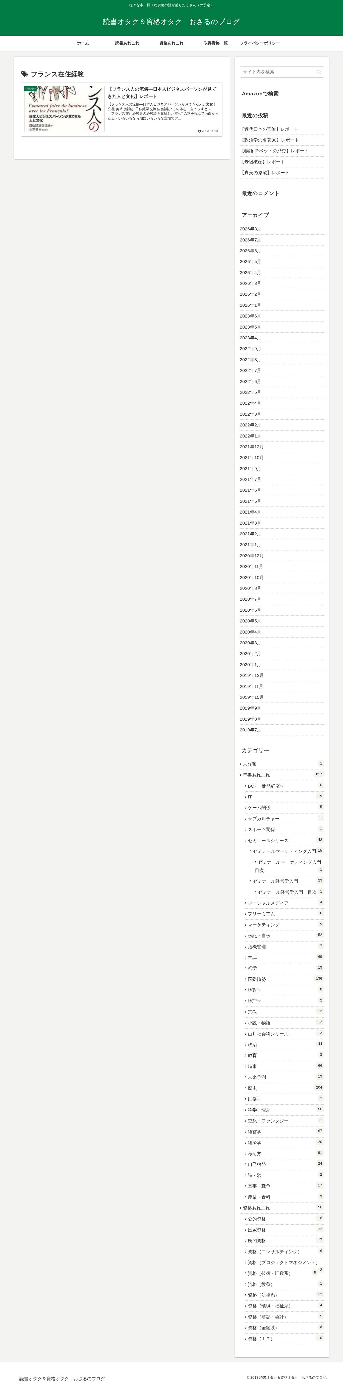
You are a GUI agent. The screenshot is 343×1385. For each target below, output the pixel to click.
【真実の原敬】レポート (265, 172)
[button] (319, 72)
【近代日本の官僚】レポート (269, 129)
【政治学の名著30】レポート (269, 140)
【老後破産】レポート (262, 161)
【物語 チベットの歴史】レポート (274, 150)
